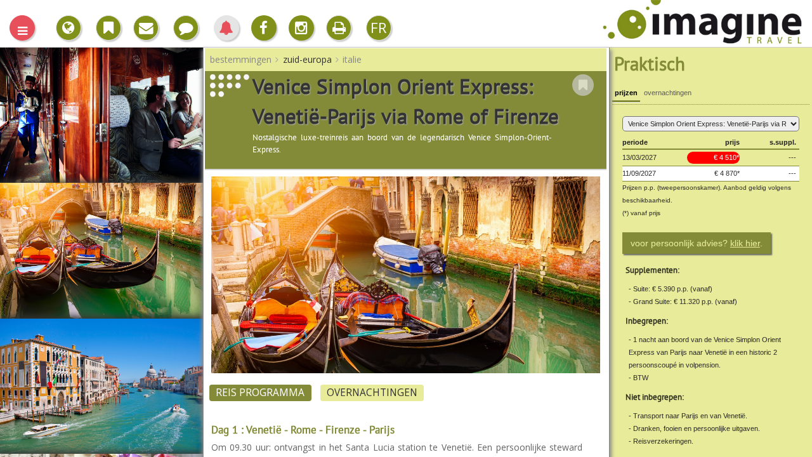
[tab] (626, 94)
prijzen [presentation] (626, 92)
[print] (338, 28)
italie (352, 59)
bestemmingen (241, 59)
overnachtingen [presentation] (667, 92)
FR (378, 27)
